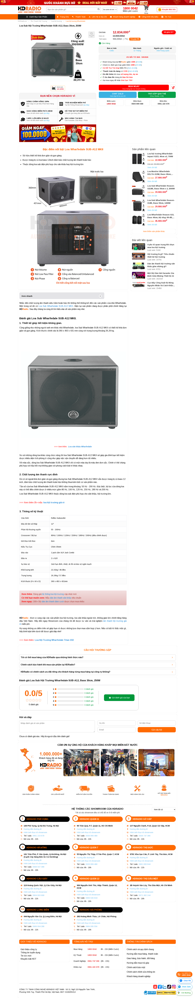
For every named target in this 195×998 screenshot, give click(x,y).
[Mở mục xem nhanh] (100, 296)
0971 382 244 (144, 895)
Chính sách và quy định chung (140, 949)
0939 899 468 (91, 864)
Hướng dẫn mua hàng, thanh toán (142, 954)
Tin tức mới (26, 956)
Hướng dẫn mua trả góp (138, 963)
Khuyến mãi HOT (28, 959)
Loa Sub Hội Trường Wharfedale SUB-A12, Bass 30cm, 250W (50, 26)
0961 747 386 (93, 961)
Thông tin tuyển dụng (30, 952)
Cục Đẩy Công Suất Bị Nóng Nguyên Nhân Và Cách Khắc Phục (160, 284)
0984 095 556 (91, 926)
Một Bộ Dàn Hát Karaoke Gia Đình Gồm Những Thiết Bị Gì (160, 274)
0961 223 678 (38, 836)
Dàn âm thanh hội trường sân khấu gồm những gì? (161, 265)
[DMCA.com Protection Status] (166, 993)
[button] (134, 87)
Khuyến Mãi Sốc (169, 9)
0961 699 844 (144, 864)
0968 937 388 (38, 867)
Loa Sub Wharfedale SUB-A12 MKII (55, 306)
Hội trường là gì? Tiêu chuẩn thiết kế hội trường (160, 255)
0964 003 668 (38, 895)
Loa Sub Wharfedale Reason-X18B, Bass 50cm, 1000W (161, 201)
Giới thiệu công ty (29, 949)
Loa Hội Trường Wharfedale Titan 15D (54, 640)
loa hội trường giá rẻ (53, 502)
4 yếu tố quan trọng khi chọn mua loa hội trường (160, 246)
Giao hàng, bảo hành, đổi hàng (141, 958)
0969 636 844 (91, 898)
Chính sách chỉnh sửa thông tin (141, 972)
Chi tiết (138, 62)
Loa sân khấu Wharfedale (80, 447)
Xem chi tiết (132, 68)
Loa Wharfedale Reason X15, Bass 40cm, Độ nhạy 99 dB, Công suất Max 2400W (160, 216)
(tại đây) (86, 105)
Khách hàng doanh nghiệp (138, 976)
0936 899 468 (91, 836)
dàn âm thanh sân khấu (60, 598)
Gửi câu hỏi (156, 730)
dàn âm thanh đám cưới (53, 601)
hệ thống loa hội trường (53, 594)
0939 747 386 (144, 836)
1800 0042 (92, 949)
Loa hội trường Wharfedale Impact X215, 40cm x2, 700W (160, 155)
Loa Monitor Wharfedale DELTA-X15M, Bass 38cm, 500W (159, 173)
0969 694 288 (38, 926)
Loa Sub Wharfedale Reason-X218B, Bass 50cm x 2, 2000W (161, 187)
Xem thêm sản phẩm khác (154, 231)
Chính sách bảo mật (136, 967)
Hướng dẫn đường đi (32, 829)
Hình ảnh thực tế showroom (35, 832)
